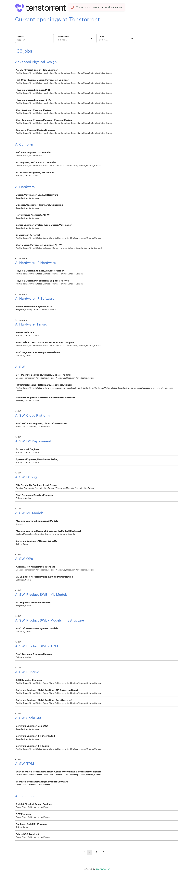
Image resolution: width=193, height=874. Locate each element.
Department (63, 36)
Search (20, 36)
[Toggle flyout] (91, 38)
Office (101, 36)
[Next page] (109, 852)
